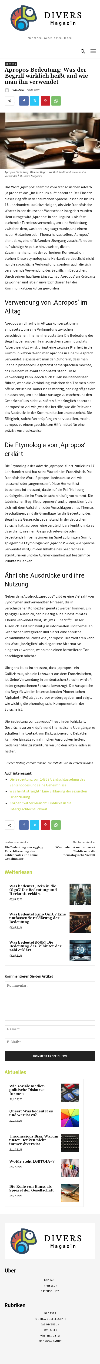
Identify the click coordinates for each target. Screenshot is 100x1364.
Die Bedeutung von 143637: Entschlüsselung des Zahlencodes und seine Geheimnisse (24, 853)
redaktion (17, 90)
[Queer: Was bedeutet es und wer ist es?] (70, 1118)
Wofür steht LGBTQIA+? (31, 1161)
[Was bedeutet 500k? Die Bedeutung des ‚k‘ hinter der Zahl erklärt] (80, 950)
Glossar (11, 64)
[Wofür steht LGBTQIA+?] (70, 1168)
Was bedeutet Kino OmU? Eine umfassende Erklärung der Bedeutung (37, 918)
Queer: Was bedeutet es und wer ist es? (31, 1113)
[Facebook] (24, 101)
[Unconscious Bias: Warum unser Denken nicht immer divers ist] (70, 1143)
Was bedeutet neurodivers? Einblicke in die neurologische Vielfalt (75, 851)
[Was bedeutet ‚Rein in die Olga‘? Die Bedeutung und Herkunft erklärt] (80, 894)
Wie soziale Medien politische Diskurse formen (27, 1090)
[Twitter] (34, 101)
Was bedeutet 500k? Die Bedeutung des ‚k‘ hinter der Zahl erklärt (35, 946)
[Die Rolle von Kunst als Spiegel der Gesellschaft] (70, 1193)
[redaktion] (8, 90)
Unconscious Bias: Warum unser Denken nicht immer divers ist (33, 1140)
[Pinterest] (45, 101)
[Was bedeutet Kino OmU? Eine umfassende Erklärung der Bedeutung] (80, 922)
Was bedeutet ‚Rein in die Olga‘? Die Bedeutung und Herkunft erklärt (33, 890)
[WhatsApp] (56, 101)
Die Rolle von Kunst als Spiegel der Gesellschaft (31, 1188)
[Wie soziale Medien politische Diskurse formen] (70, 1093)
